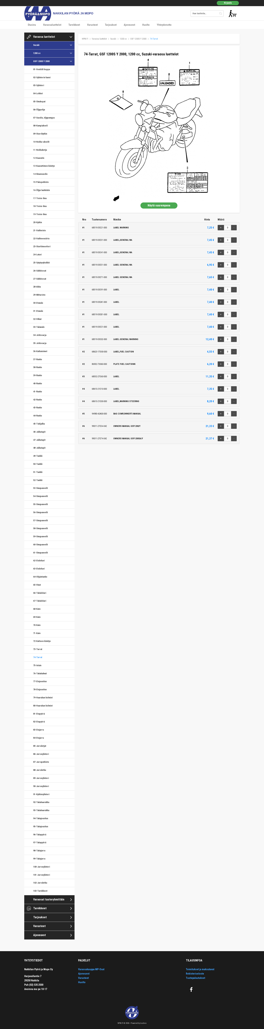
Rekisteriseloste (195, 973)
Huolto (146, 24)
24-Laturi (37, 254)
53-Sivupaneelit (40, 488)
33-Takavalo (39, 327)
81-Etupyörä (39, 714)
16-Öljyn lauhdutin (41, 190)
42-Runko (37, 399)
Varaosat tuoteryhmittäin (48, 899)
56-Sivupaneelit (40, 512)
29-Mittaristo (39, 295)
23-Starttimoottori (41, 246)
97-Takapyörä (39, 842)
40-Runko (37, 383)
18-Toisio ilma (40, 206)
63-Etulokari (39, 568)
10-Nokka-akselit (41, 142)
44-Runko (37, 415)
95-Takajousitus (40, 826)
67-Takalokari (39, 601)
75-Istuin (37, 665)
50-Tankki (37, 464)
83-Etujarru (38, 730)
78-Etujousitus (40, 689)
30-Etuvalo (38, 303)
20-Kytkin (37, 222)
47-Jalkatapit (39, 440)
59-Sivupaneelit (40, 536)
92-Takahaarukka (41, 802)
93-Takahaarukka (41, 810)
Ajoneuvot (129, 24)
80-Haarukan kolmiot (43, 705)
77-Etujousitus (40, 681)
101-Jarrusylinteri (41, 875)
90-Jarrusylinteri (41, 786)
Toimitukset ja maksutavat (200, 969)
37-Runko (37, 359)
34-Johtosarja (39, 335)
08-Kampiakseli (40, 125)
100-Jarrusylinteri (41, 867)
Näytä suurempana (159, 205)
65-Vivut (37, 585)
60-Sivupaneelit (40, 544)
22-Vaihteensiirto (41, 238)
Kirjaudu (228, 3)
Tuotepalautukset (195, 977)
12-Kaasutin (38, 158)
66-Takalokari (39, 593)
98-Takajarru (39, 850)
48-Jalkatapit (39, 448)
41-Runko (37, 391)
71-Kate (37, 633)
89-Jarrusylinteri (41, 778)
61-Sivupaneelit (40, 552)
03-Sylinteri (38, 85)
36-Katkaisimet (40, 351)
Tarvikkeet (74, 24)
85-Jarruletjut (39, 746)
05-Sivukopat (39, 101)
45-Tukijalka (39, 424)
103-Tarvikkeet (40, 891)
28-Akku (37, 287)
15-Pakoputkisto (41, 182)
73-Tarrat (37, 649)
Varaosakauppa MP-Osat (91, 969)
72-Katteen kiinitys (42, 641)
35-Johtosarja (39, 343)
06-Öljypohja (39, 109)
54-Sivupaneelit (40, 496)
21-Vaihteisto (39, 230)
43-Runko (37, 407)
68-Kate (37, 609)
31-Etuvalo (38, 311)
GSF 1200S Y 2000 (41, 61)
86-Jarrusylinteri (41, 754)
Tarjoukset (111, 24)
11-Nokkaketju (40, 150)
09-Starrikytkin (40, 134)
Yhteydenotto (164, 24)
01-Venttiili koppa (41, 69)
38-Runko (37, 367)
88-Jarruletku (39, 770)
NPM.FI (85, 39)
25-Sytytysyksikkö (41, 262)
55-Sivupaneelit (40, 504)
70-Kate (37, 625)
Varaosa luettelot (44, 36)
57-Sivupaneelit (40, 520)
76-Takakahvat (40, 673)
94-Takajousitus (40, 818)
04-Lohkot (38, 93)
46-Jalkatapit (39, 432)
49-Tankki (37, 456)
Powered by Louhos (139, 1023)
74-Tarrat (37, 657)
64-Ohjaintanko (40, 577)
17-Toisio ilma (40, 198)
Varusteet (92, 24)
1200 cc (37, 53)
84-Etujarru (38, 738)
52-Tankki (37, 480)
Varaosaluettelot (52, 24)
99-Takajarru (39, 858)
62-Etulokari (39, 560)
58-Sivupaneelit (40, 528)
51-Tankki (37, 472)
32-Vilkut (37, 319)
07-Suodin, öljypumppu (44, 118)
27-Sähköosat (39, 279)
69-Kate (37, 617)
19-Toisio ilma (40, 214)
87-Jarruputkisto (41, 762)
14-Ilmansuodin (40, 174)
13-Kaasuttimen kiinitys (44, 166)
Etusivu (32, 24)
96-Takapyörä (39, 834)
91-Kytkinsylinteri (41, 794)
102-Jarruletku (40, 883)
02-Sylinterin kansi (41, 77)
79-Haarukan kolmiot (43, 697)
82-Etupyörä (39, 721)
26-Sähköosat (39, 271)
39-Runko (37, 375)
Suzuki (36, 45)
